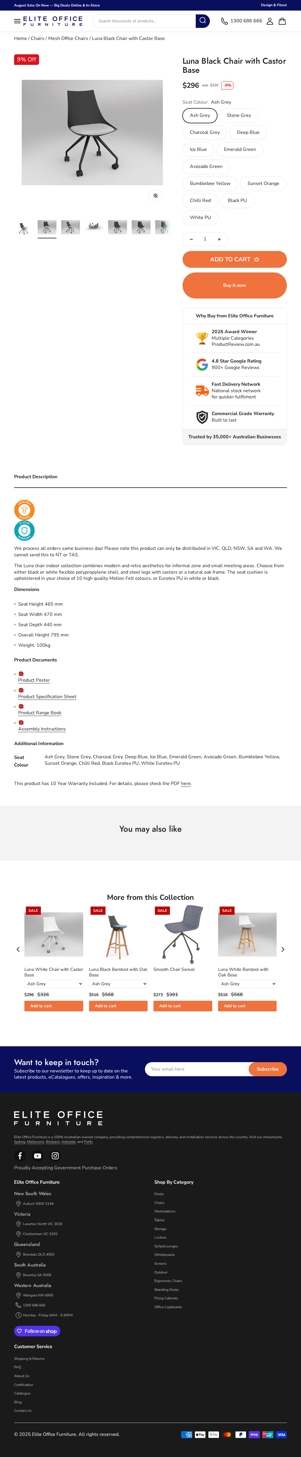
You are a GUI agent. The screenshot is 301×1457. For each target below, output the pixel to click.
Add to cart (40, 1006)
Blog (18, 1402)
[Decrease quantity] (191, 239)
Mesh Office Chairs (68, 38)
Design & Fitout (274, 5)
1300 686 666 (34, 1305)
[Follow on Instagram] (38, 1160)
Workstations (164, 1211)
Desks (159, 1194)
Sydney (19, 1141)
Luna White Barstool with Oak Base (243, 972)
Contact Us (23, 1410)
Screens (160, 1263)
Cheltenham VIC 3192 (40, 1234)
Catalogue (22, 1393)
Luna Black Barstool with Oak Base (118, 972)
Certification (23, 1384)
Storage (160, 1229)
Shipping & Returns (29, 1358)
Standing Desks (166, 1289)
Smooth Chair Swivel (174, 969)
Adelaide (68, 1141)
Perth (88, 1141)
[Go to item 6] (141, 228)
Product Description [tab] (35, 477)
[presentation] (18, 949)
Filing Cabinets (166, 1298)
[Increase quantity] (219, 239)
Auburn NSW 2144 (38, 1203)
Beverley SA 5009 (37, 1275)
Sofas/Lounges (166, 1246)
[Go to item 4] (94, 228)
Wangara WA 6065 (38, 1295)
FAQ (17, 1367)
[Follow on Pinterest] (55, 1160)
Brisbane (53, 1141)
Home (20, 38)
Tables (159, 1220)
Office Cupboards (168, 1307)
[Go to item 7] (164, 228)
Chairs (37, 38)
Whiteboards (164, 1254)
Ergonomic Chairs (168, 1281)
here (186, 783)
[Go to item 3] (70, 228)
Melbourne (35, 1141)
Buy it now (234, 285)
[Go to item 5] (117, 228)
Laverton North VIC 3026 (42, 1224)
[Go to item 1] (23, 228)
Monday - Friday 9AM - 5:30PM (48, 1315)
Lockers (160, 1237)
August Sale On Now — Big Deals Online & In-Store (57, 5)
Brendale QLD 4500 (38, 1254)
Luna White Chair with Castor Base (53, 972)
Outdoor (161, 1272)
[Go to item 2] (47, 228)
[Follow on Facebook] (20, 1160)
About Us (21, 1376)
